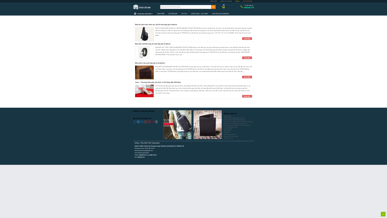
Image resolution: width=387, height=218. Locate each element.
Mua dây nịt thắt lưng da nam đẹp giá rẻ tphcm (152, 44)
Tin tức (184, 13)
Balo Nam (220, 21)
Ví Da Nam (220, 25)
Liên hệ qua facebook (220, 13)
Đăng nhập (213, 1)
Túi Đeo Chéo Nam (220, 17)
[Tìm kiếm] (213, 7)
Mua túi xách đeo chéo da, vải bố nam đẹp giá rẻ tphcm (156, 24)
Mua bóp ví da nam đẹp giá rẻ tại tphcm (150, 63)
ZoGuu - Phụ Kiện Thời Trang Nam (147, 143)
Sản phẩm (160, 13)
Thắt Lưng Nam (220, 29)
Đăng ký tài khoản (226, 1)
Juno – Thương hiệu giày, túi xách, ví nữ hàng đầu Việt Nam (158, 82)
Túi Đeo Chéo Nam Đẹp (220, 33)
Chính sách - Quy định (199, 13)
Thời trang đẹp (247, 1)
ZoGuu (237, 1)
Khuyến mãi (173, 13)
